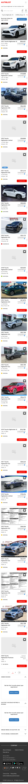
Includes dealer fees (21, 43)
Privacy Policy (14, 773)
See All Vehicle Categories (9, 760)
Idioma (7, 768)
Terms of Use (6, 773)
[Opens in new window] (7, 763)
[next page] (19, 672)
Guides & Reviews (19, 750)
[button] (22, 10)
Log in (25, 768)
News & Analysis (7, 750)
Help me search (21, 19)
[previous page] (9, 672)
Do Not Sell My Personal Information (11, 776)
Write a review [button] (14, 692)
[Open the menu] (26, 2)
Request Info (22, 51)
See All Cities (6, 756)
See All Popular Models (9, 758)
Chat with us (6, 752)
